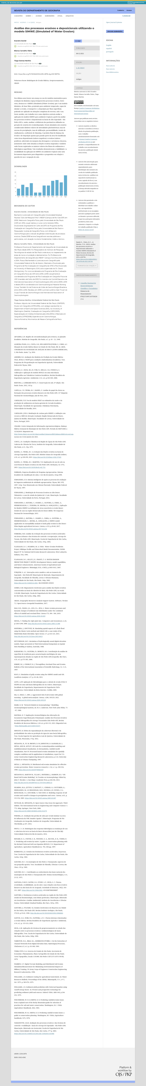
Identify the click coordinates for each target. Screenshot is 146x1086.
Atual (60, 16)
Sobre (28, 16)
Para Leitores (110, 66)
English (108, 45)
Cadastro (18, 16)
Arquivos (70, 16)
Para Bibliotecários (112, 72)
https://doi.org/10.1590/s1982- (32, 890)
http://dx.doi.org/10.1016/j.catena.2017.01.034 (30, 529)
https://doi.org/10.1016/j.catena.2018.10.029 (29, 616)
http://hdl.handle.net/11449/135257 (27, 726)
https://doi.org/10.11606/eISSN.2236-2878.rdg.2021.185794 (39, 74)
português (110, 52)
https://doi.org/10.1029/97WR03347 (31, 770)
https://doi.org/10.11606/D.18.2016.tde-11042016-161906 (34, 1034)
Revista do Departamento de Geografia (37, 10)
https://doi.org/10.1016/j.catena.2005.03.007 (40, 798)
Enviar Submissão (115, 31)
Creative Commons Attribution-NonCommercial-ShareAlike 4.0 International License (87, 111)
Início (16, 22)
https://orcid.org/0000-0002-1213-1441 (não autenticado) (32, 66)
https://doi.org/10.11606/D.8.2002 (26, 583)
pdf (78, 41)
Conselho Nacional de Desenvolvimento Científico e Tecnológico (88, 285)
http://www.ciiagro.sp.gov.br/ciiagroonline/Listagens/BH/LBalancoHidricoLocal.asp (43, 434)
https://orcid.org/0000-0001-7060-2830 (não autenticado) (32, 56)
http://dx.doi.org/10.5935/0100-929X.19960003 (46, 913)
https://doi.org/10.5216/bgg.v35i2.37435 (47, 457)
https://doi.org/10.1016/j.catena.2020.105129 (30, 700)
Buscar (127, 16)
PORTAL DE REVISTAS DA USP (11, 3)
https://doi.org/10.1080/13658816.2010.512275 (30, 811)
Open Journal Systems (114, 22)
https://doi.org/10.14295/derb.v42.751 (31, 467)
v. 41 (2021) (31, 22)
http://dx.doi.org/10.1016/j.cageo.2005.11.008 (44, 624)
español (109, 48)
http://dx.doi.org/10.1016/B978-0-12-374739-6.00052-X (33, 783)
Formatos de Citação (86, 266)
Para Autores (110, 69)
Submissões (49, 16)
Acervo (23, 22)
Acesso (39, 16)
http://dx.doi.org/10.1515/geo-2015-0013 (28, 636)
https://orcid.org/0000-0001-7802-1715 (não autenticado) (32, 46)
